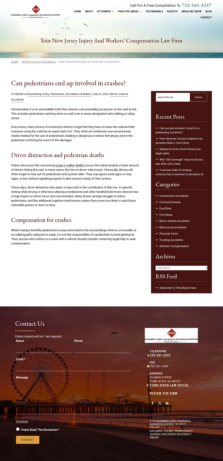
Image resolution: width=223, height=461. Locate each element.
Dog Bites (165, 208)
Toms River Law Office (169, 385)
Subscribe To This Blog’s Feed (177, 287)
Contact (206, 18)
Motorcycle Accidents (172, 227)
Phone (78, 341)
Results (172, 11)
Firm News (166, 214)
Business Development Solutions (169, 434)
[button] (219, 437)
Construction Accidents (174, 195)
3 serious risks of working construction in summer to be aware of (179, 172)
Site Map (168, 431)
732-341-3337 (197, 5)
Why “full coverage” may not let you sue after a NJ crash (179, 161)
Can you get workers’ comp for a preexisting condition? (177, 130)
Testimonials (154, 11)
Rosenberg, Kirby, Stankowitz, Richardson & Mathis (59, 94)
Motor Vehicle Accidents (174, 221)
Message (22, 377)
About (89, 11)
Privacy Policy (183, 431)
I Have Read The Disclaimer (40, 429)
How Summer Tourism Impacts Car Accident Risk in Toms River (179, 140)
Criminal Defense (170, 202)
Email (20, 359)
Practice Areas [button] (128, 11)
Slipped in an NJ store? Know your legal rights (178, 151)
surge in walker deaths (70, 165)
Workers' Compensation (174, 246)
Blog (209, 11)
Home (77, 11)
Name (20, 341)
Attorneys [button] (104, 11)
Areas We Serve (192, 11)
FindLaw (154, 437)
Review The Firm (163, 393)
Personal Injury (168, 233)
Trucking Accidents (171, 240)
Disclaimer (22, 421)
